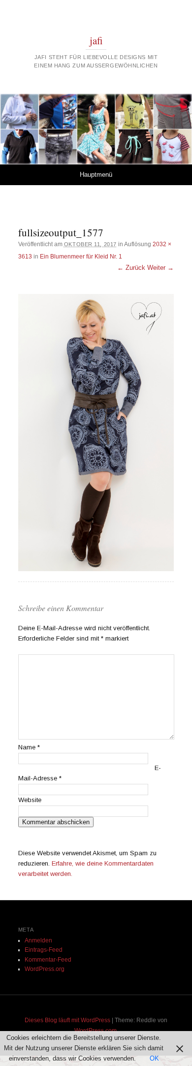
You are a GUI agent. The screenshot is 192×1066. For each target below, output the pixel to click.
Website (29, 800)
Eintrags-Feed (44, 949)
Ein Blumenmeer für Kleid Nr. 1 (81, 256)
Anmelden (38, 940)
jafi (96, 40)
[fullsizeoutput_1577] (96, 432)
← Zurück (131, 267)
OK (154, 1058)
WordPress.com (95, 1030)
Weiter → (160, 267)
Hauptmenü (96, 174)
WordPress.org (44, 969)
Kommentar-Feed (48, 959)
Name (29, 747)
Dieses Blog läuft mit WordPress (67, 1020)
